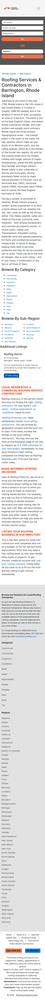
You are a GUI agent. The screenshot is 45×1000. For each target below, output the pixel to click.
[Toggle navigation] (38, 8)
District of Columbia (11, 751)
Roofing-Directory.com (14, 417)
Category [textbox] (7, 22)
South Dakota (8, 885)
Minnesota (6, 812)
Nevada (5, 832)
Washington (7, 910)
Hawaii (5, 763)
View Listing (12, 375)
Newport (8, 328)
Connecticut (7, 743)
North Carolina (8, 853)
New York (6, 848)
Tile (8, 313)
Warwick (29, 338)
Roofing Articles (28, 938)
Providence (9, 334)
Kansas (5, 783)
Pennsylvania (8, 873)
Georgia (5, 759)
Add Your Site (13, 951)
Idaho (4, 767)
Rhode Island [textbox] (9, 28)
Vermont (6, 901)
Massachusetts (9, 804)
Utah (4, 897)
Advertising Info (15, 941)
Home (8, 935)
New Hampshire (9, 836)
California (6, 734)
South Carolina (8, 881)
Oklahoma (6, 865)
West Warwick (10, 341)
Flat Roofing (12, 279)
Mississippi (6, 816)
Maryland (6, 800)
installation (8, 412)
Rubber (9, 299)
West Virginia (8, 914)
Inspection (11, 282)
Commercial (11, 275)
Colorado (6, 738)
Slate (9, 306)
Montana (6, 824)
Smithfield (8, 338)
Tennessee (7, 889)
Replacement (12, 296)
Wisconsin (6, 918)
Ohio (4, 861)
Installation (11, 286)
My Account (33, 951)
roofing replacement (21, 409)
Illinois (4, 771)
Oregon (5, 869)
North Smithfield (33, 331)
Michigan (6, 808)
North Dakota (8, 857)
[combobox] (22, 22)
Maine (4, 795)
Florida (5, 755)
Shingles (10, 303)
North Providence (11, 331)
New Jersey (7, 840)
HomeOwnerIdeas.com (26, 636)
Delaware (6, 747)
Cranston (30, 324)
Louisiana (6, 791)
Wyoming (6, 922)
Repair (9, 292)
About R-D (21, 935)
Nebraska (6, 828)
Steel (9, 310)
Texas (4, 893)
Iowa (4, 779)
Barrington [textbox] (8, 33)
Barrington (25, 73)
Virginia (5, 906)
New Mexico (7, 844)
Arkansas (6, 730)
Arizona (5, 726)
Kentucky (6, 787)
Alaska (5, 722)
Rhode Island (9, 73)
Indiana (5, 775)
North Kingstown (33, 328)
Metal (9, 289)
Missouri (5, 820)
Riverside (30, 334)
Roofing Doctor (13, 354)
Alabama (6, 718)
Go (22, 39)
